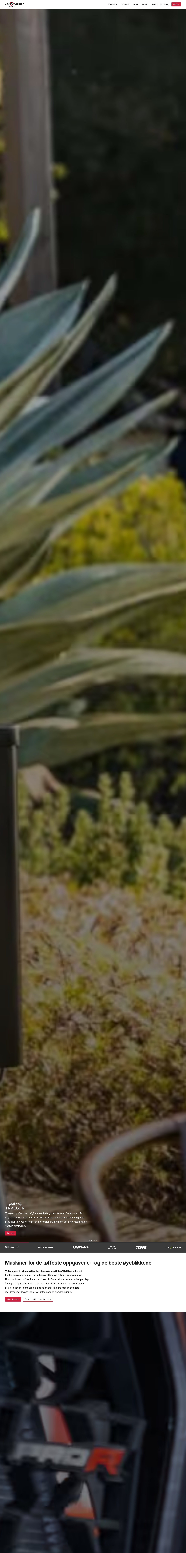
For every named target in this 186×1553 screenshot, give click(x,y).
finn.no (135, 4)
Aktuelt (154, 4)
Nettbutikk (164, 4)
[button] (112, 4)
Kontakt (176, 4)
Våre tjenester (13, 1299)
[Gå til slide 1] (89, 1240)
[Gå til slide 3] (94, 1240)
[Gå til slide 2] (91, 1240)
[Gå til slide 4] (96, 1240)
